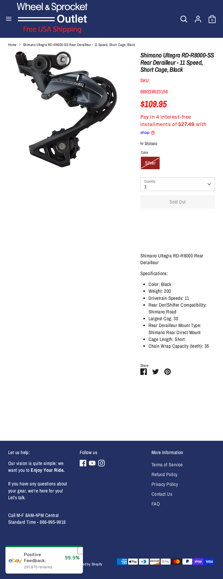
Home (12, 44)
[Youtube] (92, 463)
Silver (150, 162)
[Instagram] (101, 463)
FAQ (155, 503)
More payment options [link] (177, 232)
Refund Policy (164, 474)
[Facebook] (83, 463)
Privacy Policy (164, 484)
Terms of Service (167, 464)
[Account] (198, 17)
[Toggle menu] (8, 18)
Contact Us (161, 494)
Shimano (151, 143)
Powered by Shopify (88, 564)
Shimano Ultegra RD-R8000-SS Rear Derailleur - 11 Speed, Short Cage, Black (79, 44)
